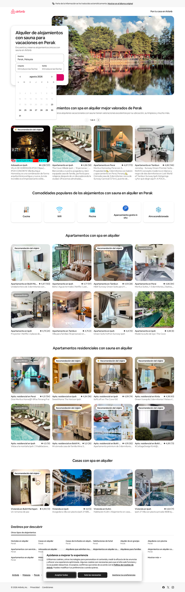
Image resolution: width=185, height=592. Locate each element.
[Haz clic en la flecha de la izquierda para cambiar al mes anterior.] (20, 77)
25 (25, 110)
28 (41, 110)
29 (47, 110)
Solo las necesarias (92, 575)
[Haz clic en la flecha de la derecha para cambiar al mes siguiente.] (52, 77)
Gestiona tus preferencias (123, 575)
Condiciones (47, 587)
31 (20, 116)
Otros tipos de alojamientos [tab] (23, 532)
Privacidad (35, 587)
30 (52, 110)
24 (20, 110)
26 (31, 110)
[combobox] (40, 59)
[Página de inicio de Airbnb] (18, 11)
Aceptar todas (61, 575)
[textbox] (28, 69)
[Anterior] (86, 120)
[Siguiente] (98, 120)
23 (52, 104)
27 (36, 110)
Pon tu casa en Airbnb (161, 11)
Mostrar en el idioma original (120, 3)
